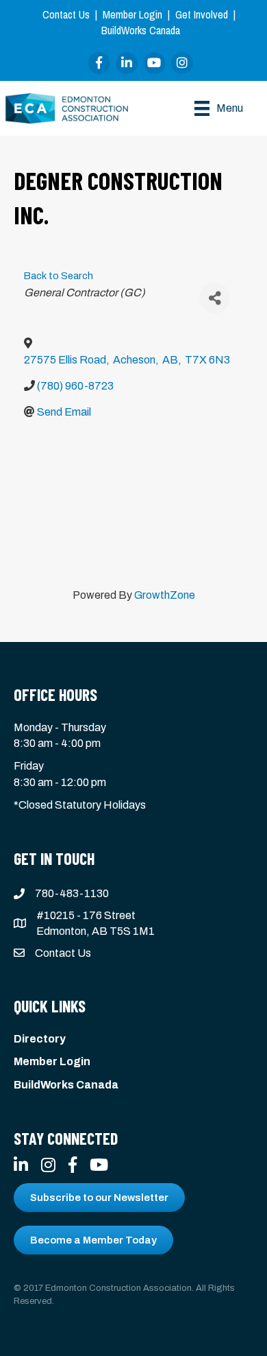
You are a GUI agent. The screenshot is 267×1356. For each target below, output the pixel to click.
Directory (40, 1039)
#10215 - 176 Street (86, 915)
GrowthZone (164, 595)
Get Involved (201, 14)
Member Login (132, 14)
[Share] (214, 298)
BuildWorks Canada (140, 30)
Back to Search (58, 275)
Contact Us (66, 14)
